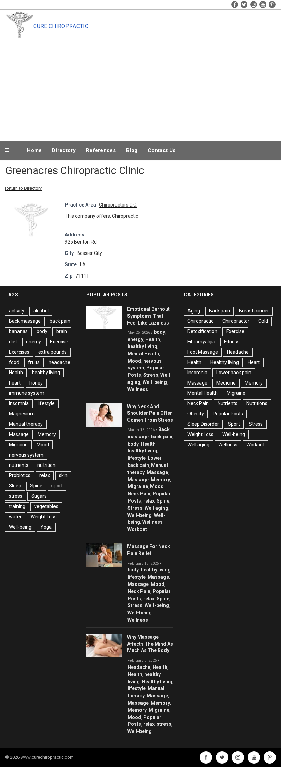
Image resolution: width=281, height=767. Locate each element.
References (101, 150)
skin (63, 475)
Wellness (137, 389)
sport (57, 485)
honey (36, 383)
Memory (47, 434)
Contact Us (161, 150)
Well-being (20, 527)
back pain (60, 321)
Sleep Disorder (203, 424)
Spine (36, 485)
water (15, 516)
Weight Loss (43, 516)
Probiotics (19, 475)
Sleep (15, 485)
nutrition (46, 465)
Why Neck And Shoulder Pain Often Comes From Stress (150, 413)
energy (33, 341)
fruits (34, 362)
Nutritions (256, 403)
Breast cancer (254, 311)
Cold (263, 321)
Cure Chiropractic (60, 26)
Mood (43, 444)
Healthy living (157, 681)
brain (61, 331)
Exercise (59, 341)
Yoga (46, 527)
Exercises (19, 352)
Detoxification (202, 331)
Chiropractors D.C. (118, 205)
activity (16, 311)
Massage (19, 434)
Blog (131, 150)
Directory (64, 150)
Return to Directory (23, 188)
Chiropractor (235, 321)
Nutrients (227, 403)
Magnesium (22, 413)
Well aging (156, 508)
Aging (193, 311)
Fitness (232, 341)
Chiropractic (200, 321)
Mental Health (143, 353)
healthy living (46, 372)
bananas (18, 331)
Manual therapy (26, 424)
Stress (150, 375)
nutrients (18, 465)
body (42, 331)
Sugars (39, 496)
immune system (26, 393)
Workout (137, 529)
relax (44, 475)
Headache (138, 667)
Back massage (25, 321)
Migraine (18, 444)
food (14, 362)
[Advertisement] (140, 88)
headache (59, 362)
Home (34, 150)
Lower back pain (233, 372)
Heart (254, 362)
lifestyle (46, 403)
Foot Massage (202, 352)
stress (15, 496)
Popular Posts (228, 413)
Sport (234, 424)
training (17, 506)
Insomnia (19, 403)
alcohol (41, 311)
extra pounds (52, 352)
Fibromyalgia (201, 341)
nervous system (26, 455)
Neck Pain (138, 493)
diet (13, 341)
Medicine (226, 383)
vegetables (46, 506)
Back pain (219, 311)
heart (15, 383)
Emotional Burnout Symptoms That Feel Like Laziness (148, 316)
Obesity (195, 413)
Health (16, 372)
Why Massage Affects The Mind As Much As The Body (150, 643)
